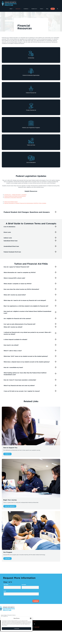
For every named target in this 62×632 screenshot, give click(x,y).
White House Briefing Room (11, 201)
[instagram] (34, 623)
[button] (30, 618)
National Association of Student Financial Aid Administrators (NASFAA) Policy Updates (25, 203)
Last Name (24, 584)
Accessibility (33, 621)
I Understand (16, 628)
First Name (6, 584)
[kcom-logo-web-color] (7, 606)
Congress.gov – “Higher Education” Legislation (15, 194)
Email (5, 591)
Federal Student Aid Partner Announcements (15, 196)
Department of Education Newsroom (13, 197)
